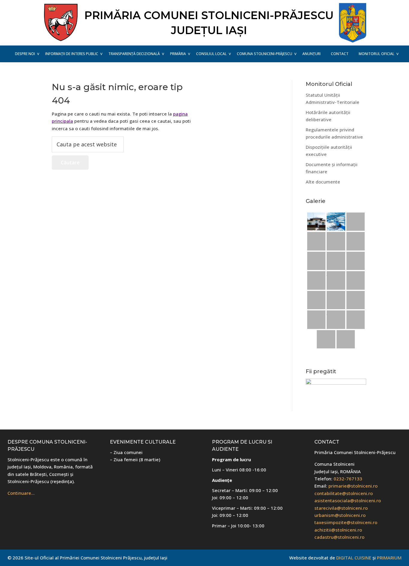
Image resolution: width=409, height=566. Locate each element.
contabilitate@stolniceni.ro (343, 493)
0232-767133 (348, 479)
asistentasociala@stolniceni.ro (347, 500)
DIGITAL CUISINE (353, 558)
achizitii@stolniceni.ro (338, 530)
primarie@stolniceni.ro (353, 486)
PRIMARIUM (389, 558)
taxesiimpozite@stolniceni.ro (345, 522)
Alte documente (323, 182)
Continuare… (21, 493)
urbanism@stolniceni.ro (340, 515)
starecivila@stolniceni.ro (341, 508)
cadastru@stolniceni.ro (339, 537)
